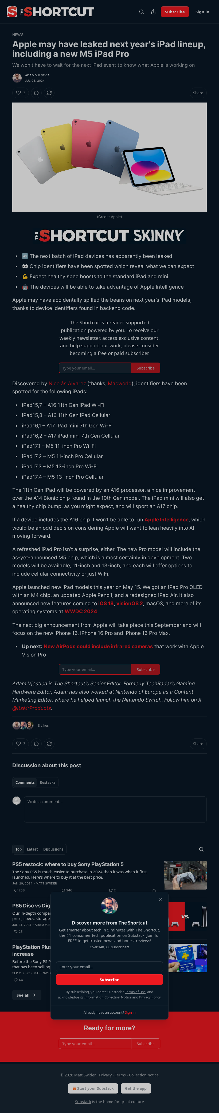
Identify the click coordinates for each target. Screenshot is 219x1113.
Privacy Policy (150, 997)
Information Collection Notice (107, 997)
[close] (161, 899)
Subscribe (109, 979)
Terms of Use (135, 991)
